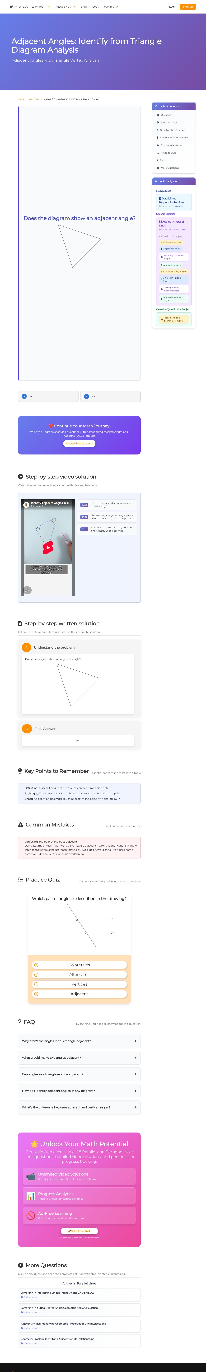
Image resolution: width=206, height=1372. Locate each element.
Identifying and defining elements (173, 319)
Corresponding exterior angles (171, 289)
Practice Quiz (168, 152)
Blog (84, 6)
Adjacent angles (171, 249)
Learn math (38, 6)
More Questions (169, 168)
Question (165, 115)
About (95, 6)
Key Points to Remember (174, 137)
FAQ (162, 160)
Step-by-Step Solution (172, 130)
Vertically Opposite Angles (173, 257)
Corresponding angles (175, 271)
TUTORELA (21, 6)
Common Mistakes (171, 145)
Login (172, 6)
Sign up (188, 6)
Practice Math (63, 6)
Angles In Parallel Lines (172, 279)
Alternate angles (172, 265)
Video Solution (169, 122)
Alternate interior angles (172, 299)
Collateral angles (172, 242)
